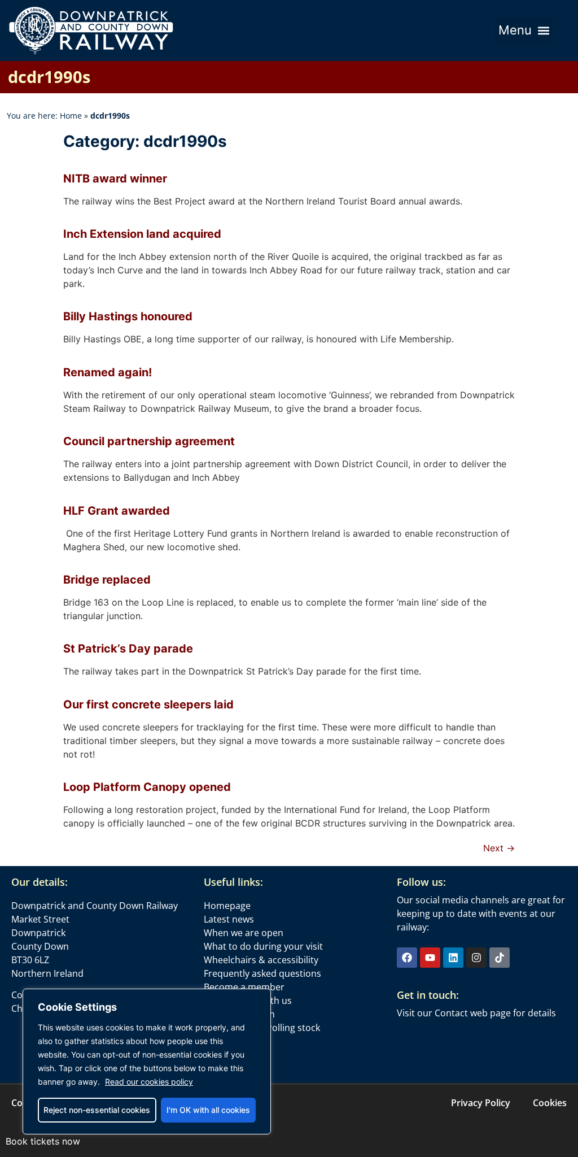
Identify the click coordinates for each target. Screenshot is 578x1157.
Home (71, 115)
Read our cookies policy (149, 1081)
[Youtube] (430, 957)
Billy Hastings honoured (127, 316)
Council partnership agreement (149, 441)
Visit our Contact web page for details (476, 1013)
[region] (147, 1061)
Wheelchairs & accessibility (261, 960)
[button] (524, 30)
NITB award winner (115, 178)
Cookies (550, 1103)
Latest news (229, 919)
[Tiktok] (499, 957)
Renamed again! (107, 372)
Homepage (227, 905)
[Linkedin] (453, 957)
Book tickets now (43, 1141)
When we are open (243, 933)
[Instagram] (476, 957)
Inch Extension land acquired (142, 234)
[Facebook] (407, 957)
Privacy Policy (480, 1103)
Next (499, 848)
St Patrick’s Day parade (128, 648)
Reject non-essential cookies (96, 1110)
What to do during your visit (263, 946)
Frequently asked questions (262, 973)
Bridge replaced (107, 579)
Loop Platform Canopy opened (147, 787)
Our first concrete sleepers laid (148, 704)
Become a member (244, 987)
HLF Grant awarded (116, 510)
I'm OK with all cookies (208, 1110)
